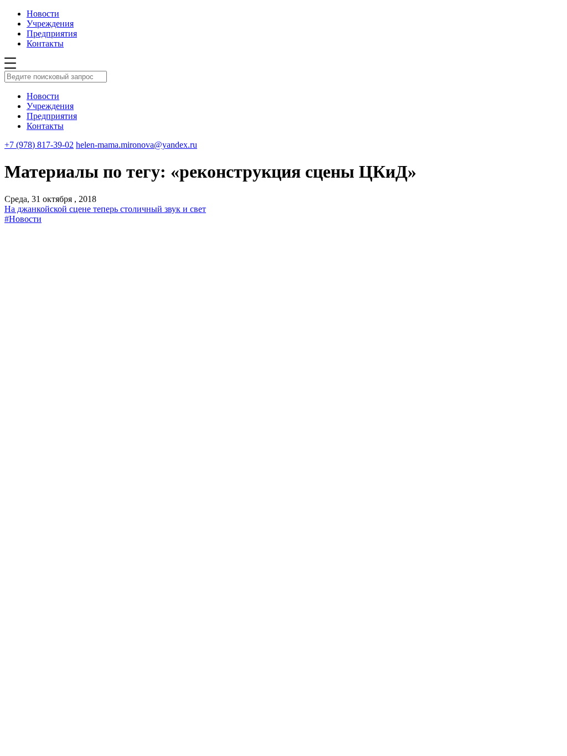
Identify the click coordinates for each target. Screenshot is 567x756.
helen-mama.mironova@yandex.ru (136, 144)
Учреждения (50, 23)
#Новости (23, 219)
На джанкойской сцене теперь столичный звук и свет (105, 209)
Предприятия (52, 33)
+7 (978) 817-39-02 (39, 144)
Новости (43, 13)
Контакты (45, 43)
